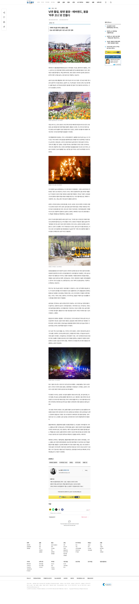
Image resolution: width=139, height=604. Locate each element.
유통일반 (101, 552)
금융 (64, 2)
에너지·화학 (65, 552)
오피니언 (99, 2)
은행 (40, 545)
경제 (59, 2)
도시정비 (89, 548)
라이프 (42, 2)
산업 (73, 2)
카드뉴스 (52, 567)
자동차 (64, 548)
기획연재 (52, 569)
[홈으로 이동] (30, 2)
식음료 (101, 546)
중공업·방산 (65, 550)
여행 (53, 8)
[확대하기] (69, 35)
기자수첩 (40, 567)
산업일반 (65, 555)
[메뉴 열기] (105, 2)
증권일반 (52, 553)
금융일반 (40, 552)
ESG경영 (47, 2)
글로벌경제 (29, 546)
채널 (101, 545)
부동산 (87, 2)
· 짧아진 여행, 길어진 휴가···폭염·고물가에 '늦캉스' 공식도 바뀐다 (65, 484)
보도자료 (78, 561)
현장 (56, 8)
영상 (52, 565)
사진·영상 (53, 2)
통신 (76, 545)
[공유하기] (4, 12)
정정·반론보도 (103, 561)
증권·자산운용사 (54, 545)
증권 (68, 2)
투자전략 (52, 548)
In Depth (28, 570)
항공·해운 (65, 553)
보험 (40, 546)
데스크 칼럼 (41, 565)
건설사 (89, 545)
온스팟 (64, 563)
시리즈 (38, 2)
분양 (88, 546)
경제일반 (28, 548)
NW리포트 (29, 563)
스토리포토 (65, 565)
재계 (64, 545)
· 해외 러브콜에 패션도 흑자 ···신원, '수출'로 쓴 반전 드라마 (64, 482)
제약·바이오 (78, 550)
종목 (52, 546)
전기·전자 (65, 546)
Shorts (52, 563)
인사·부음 (90, 561)
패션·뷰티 (102, 548)
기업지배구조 (29, 569)
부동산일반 (90, 550)
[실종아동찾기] (107, 59)
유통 (93, 2)
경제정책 (28, 545)
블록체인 (52, 552)
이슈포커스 (29, 567)
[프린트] (4, 22)
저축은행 (40, 550)
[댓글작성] (4, 17)
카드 (40, 548)
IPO (52, 550)
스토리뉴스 (29, 565)
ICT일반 (77, 552)
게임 (76, 546)
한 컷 (64, 567)
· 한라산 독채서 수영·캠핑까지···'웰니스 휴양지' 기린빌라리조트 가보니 (66, 486)
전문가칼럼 (41, 563)
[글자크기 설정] (4, 27)
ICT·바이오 (80, 2)
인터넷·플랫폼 (78, 548)
